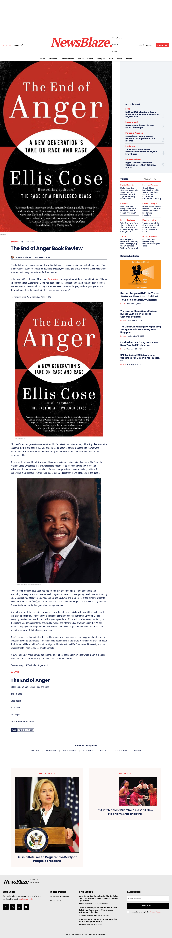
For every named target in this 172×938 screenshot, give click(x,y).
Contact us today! (26, 899)
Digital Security (127, 185)
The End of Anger (26, 730)
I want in (146, 906)
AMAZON (15, 672)
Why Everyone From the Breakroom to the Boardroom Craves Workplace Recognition (129, 227)
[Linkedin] (19, 907)
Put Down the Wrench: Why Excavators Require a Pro (151, 242)
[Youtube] (26, 907)
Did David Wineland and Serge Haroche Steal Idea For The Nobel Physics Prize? (142, 114)
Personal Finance (134, 133)
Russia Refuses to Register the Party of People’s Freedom (47, 859)
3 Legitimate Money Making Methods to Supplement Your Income (140, 138)
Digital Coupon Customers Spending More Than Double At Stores (141, 165)
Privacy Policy (155, 912)
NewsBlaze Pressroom (59, 896)
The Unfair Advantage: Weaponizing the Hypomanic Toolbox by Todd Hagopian (140, 329)
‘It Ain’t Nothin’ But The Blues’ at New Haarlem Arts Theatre (124, 812)
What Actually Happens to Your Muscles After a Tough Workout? (128, 209)
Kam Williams (24, 257)
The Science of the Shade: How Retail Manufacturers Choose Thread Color (150, 227)
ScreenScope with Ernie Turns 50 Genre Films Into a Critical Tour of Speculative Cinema (139, 296)
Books (15, 242)
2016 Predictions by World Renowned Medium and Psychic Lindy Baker (141, 151)
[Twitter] (12, 907)
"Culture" (147, 179)
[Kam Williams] (13, 257)
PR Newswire (55, 900)
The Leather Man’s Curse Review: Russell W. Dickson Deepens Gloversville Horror (138, 314)
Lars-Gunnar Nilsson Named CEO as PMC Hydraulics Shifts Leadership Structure (151, 210)
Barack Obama (54, 279)
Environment (131, 122)
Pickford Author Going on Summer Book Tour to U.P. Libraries (139, 344)
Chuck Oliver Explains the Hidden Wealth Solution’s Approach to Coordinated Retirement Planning (151, 193)
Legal (128, 109)
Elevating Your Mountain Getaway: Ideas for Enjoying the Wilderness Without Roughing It (129, 243)
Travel (123, 236)
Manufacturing (149, 220)
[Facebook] (6, 907)
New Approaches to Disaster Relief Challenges (139, 126)
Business (124, 203)
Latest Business (133, 159)
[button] (19, 45)
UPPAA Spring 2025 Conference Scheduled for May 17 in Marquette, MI (140, 358)
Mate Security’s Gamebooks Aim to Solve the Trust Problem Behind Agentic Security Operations (129, 193)
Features (130, 146)
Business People (149, 203)
